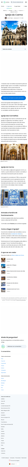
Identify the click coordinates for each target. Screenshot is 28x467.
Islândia (3, 433)
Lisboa (2, 378)
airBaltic (3, 398)
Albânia (2, 436)
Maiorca (3, 442)
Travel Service (4, 422)
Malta (2, 429)
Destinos (5, 10)
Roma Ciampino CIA (5, 417)
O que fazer (17, 6)
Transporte (3, 370)
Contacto (3, 453)
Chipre (2, 440)
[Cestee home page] (6, 2)
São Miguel (3, 380)
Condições (12, 457)
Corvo (2, 389)
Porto (2, 6)
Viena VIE (3, 401)
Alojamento (3, 372)
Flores (2, 385)
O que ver (9, 6)
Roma (2, 438)
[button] (2, 2)
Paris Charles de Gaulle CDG (7, 424)
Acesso (2, 368)
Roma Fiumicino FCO (5, 408)
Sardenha (3, 415)
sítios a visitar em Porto (17, 255)
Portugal (10, 10)
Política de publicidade (21, 300)
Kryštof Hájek (10, 18)
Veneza (2, 431)
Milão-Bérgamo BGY (5, 410)
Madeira (3, 383)
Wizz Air (2, 419)
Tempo (2, 365)
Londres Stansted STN (5, 405)
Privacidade (17, 457)
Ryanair (2, 403)
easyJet (2, 412)
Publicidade (23, 457)
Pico (2, 387)
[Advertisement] (14, 67)
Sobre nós (3, 451)
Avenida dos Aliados (16, 234)
